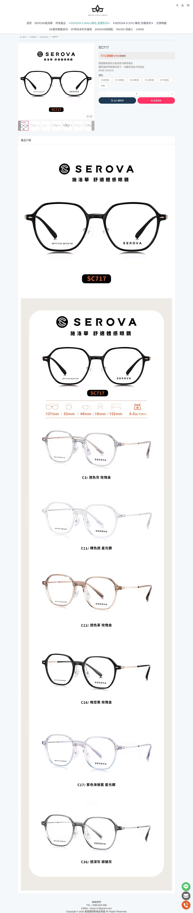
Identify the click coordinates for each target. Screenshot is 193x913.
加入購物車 (119, 100)
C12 (132, 79)
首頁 (24, 37)
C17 (162, 79)
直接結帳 (157, 100)
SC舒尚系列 (44, 37)
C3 (102, 79)
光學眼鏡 (33, 37)
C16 (147, 79)
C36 (103, 85)
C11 (117, 79)
